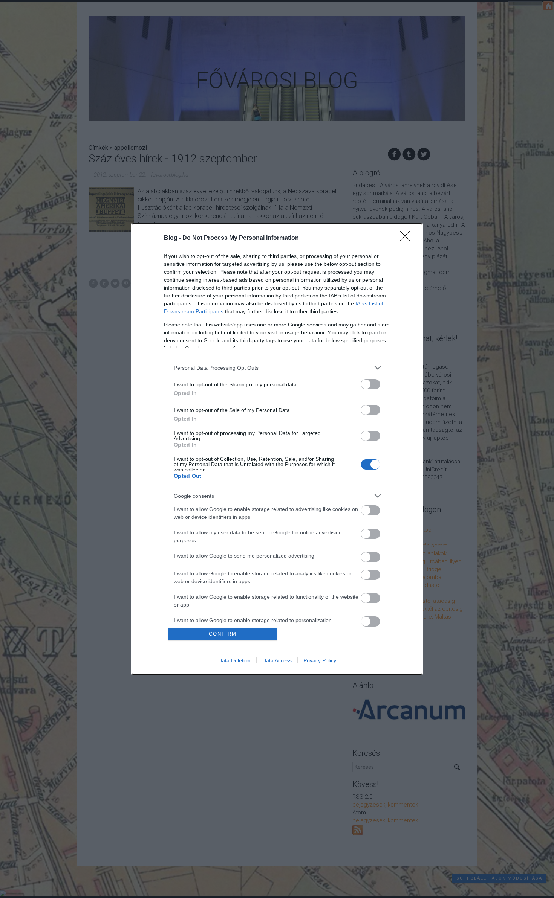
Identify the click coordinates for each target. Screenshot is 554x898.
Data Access (277, 660)
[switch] (370, 384)
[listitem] (277, 368)
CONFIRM (223, 634)
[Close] (407, 238)
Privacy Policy (319, 660)
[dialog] (277, 449)
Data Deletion (234, 660)
